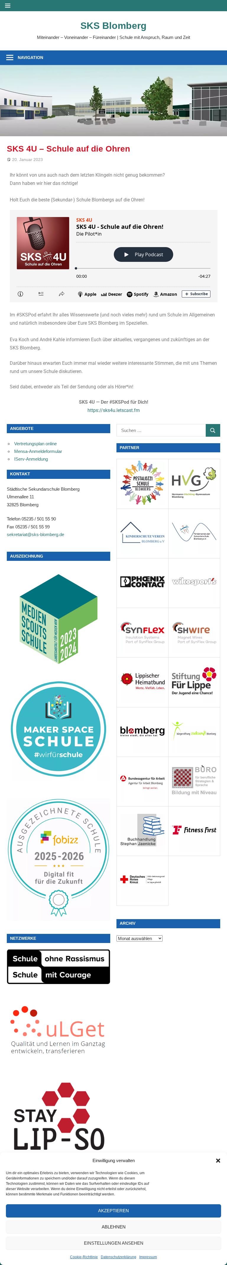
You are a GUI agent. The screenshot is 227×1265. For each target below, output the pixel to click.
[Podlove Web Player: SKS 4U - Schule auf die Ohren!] (114, 256)
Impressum (148, 1257)
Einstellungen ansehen (113, 1243)
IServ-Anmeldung (31, 458)
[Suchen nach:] (161, 430)
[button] (218, 1161)
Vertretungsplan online (35, 443)
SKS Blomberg (113, 25)
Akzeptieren (113, 1210)
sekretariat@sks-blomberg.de (35, 534)
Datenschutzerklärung (118, 1257)
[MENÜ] (8, 5)
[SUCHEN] (213, 430)
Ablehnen (114, 1226)
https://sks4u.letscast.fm (113, 410)
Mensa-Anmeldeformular (38, 451)
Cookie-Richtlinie (84, 1257)
